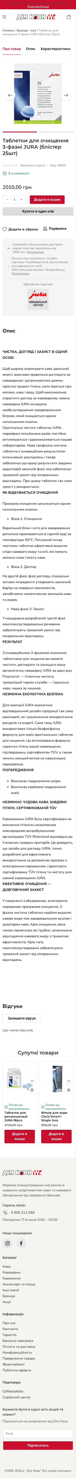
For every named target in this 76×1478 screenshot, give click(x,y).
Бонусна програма (18, 1340)
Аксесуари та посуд (19, 1284)
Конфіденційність (17, 1352)
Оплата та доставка (19, 1346)
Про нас (9, 1323)
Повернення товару (19, 1358)
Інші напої (11, 1290)
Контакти (10, 1329)
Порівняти (57, 228)
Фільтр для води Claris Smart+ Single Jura (54, 1116)
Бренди (9, 1296)
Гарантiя (9, 1335)
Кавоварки (11, 1272)
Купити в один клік (38, 211)
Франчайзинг (14, 1364)
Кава (7, 1266)
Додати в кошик (47, 199)
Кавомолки (12, 1278)
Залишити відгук (32, 165)
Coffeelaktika (13, 1391)
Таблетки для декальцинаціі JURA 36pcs (15, 1116)
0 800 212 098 (23, 1212)
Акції (7, 1302)
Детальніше (35, 252)
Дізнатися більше (38, 6)
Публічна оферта (17, 1370)
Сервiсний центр (16, 1397)
